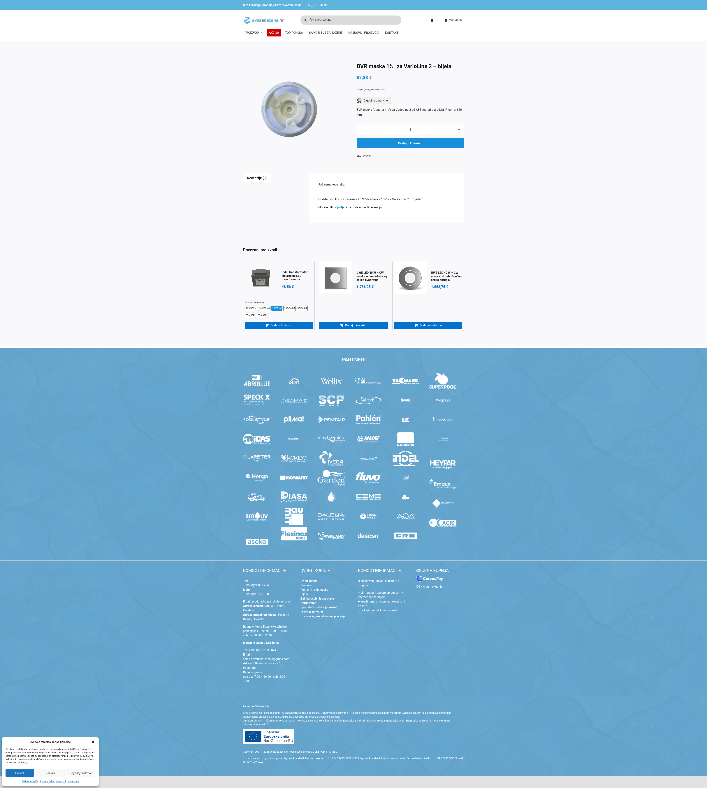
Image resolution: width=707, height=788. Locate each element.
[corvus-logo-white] (429, 577)
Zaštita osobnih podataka (317, 598)
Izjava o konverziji (312, 612)
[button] (93, 742)
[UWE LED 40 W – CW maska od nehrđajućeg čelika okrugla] (410, 277)
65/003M (262, 315)
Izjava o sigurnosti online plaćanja (322, 616)
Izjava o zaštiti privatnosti (53, 781)
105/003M (251, 308)
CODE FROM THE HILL (324, 751)
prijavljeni (340, 207)
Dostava (305, 585)
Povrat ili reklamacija (314, 589)
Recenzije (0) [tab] (257, 178)
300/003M (289, 308)
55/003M (250, 315)
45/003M (302, 308)
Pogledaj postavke (81, 773)
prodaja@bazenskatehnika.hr (281, 5)
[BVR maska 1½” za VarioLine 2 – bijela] (289, 109)
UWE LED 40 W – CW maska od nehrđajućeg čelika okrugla (446, 276)
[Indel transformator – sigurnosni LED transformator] (261, 277)
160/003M (264, 308)
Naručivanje (308, 603)
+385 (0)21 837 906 (316, 5)
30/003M (277, 308)
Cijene (304, 594)
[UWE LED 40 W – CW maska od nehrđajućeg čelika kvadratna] (335, 277)
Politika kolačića (30, 781)
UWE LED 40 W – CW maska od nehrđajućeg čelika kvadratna (371, 276)
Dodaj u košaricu (410, 143)
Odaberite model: (255, 302)
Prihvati (19, 773)
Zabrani (50, 773)
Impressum (73, 781)
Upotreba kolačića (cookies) (318, 607)
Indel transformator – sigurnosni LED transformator (296, 275)
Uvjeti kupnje (308, 581)
